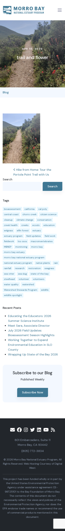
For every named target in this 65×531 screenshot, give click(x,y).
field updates (33, 235)
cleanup (8, 219)
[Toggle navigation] (59, 10)
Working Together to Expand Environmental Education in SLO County (30, 345)
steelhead (9, 279)
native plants (43, 262)
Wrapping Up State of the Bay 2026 (33, 354)
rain (56, 262)
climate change (24, 219)
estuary (36, 230)
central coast (11, 214)
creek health (11, 225)
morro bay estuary (14, 252)
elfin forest (23, 230)
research (19, 268)
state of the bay (40, 273)
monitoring (21, 246)
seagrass (49, 268)
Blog (6, 92)
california (29, 209)
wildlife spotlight (13, 295)
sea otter (9, 273)
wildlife (44, 289)
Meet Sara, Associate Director (29, 326)
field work (50, 235)
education (49, 225)
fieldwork (9, 241)
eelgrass (8, 230)
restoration (34, 268)
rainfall (7, 268)
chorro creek (29, 214)
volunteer (24, 279)
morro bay (37, 246)
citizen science (48, 214)
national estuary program (18, 262)
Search (7, 179)
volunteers (38, 279)
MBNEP (8, 246)
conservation (44, 219)
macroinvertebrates (42, 241)
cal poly (42, 209)
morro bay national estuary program (24, 257)
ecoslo (36, 225)
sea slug (22, 273)
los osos (22, 241)
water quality (11, 284)
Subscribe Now (32, 392)
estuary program (13, 235)
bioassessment (12, 209)
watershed (28, 284)
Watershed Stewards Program (20, 289)
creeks (24, 225)
